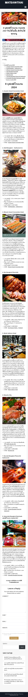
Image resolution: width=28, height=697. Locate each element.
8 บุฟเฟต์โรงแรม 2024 (9, 65)
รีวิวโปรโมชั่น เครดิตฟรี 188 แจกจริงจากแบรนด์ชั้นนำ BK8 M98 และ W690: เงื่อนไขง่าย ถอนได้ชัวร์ (13, 681)
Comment (5, 596)
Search (5, 643)
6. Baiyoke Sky (9, 74)
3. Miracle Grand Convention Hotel (14, 70)
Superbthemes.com (14, 695)
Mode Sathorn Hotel (13, 389)
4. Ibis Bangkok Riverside (12, 71)
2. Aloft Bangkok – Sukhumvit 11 (13, 68)
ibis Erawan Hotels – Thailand (15, 327)
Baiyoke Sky (11, 450)
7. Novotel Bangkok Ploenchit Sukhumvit (15, 76)
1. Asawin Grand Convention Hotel (14, 66)
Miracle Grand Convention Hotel (16, 267)
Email (4, 621)
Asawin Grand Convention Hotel (16, 142)
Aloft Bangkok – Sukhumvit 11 (15, 206)
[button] (3, 63)
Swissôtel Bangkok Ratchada (15, 575)
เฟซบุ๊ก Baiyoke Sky (11, 444)
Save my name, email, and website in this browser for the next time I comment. (14, 634)
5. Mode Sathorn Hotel (11, 73)
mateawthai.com (14, 582)
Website (4, 627)
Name (4, 615)
